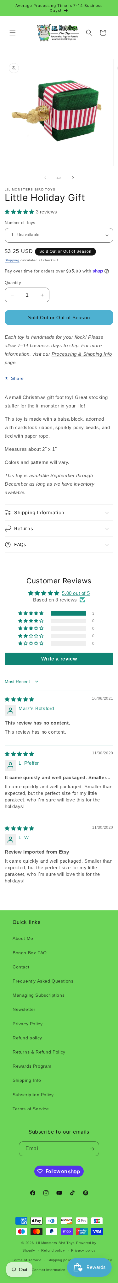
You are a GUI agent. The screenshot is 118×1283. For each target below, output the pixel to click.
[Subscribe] (92, 1148)
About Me (23, 938)
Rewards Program (32, 1066)
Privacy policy (83, 1250)
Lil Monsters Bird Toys (55, 1243)
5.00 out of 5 (76, 593)
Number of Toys (20, 222)
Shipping (12, 260)
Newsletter (24, 1009)
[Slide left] (45, 178)
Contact (21, 966)
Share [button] (17, 378)
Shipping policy (61, 1260)
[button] (13, 33)
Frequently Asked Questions (43, 981)
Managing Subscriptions (39, 995)
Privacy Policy (27, 1023)
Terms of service (26, 1260)
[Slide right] (73, 178)
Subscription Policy (33, 1094)
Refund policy (27, 1037)
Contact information (48, 1270)
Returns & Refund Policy (39, 1051)
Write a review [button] (59, 658)
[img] (19, 699)
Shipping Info (27, 1080)
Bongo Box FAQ (30, 952)
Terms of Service (31, 1108)
